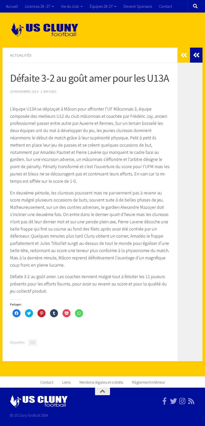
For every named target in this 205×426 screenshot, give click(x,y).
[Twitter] (173, 401)
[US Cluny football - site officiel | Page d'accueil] (45, 30)
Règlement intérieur (148, 382)
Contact (165, 6)
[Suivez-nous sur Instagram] (182, 401)
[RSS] (191, 401)
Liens (66, 382)
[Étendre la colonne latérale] (196, 55)
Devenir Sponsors (138, 6)
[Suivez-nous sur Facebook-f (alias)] (164, 401)
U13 (32, 342)
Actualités (21, 55)
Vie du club (70, 6)
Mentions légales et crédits (101, 382)
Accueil (12, 6)
